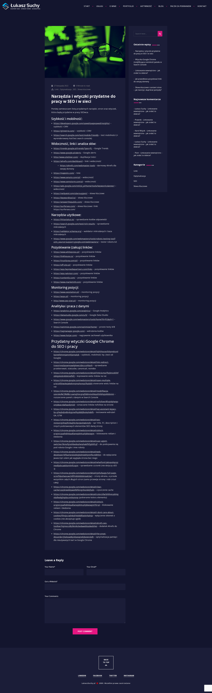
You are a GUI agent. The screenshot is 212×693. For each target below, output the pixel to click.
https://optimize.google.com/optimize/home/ (75, 327)
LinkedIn (82, 675)
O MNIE (113, 6)
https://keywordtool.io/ (65, 197)
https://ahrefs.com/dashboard (68, 161)
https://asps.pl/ (61, 296)
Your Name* (50, 567)
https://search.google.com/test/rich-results (74, 223)
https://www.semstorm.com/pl (68, 181)
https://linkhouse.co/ (63, 256)
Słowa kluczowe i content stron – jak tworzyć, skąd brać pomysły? (148, 88)
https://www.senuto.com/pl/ (67, 177)
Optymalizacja (65, 89)
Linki (57, 89)
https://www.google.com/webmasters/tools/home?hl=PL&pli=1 (84, 319)
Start (87, 6)
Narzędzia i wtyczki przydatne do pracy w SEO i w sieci (147, 52)
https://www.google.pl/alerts (67, 152)
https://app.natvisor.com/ (66, 273)
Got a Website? (51, 581)
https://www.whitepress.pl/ (67, 252)
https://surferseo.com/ (64, 206)
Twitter (113, 675)
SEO (74, 89)
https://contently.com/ (64, 277)
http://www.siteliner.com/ (66, 157)
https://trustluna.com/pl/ (66, 260)
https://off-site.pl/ (62, 265)
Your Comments (51, 596)
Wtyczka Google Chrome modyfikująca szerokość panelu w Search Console (148, 62)
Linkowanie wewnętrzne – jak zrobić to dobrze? (147, 71)
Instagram (129, 675)
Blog (161, 6)
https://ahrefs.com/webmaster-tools (77, 165)
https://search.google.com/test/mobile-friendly (76, 135)
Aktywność (146, 6)
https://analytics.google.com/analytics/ (72, 310)
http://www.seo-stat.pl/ (65, 300)
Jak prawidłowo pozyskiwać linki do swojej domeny (148, 80)
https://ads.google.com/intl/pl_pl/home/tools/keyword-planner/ (84, 186)
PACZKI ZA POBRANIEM (180, 6)
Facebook (97, 675)
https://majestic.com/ (64, 173)
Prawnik (138, 120)
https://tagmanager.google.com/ (69, 331)
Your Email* (92, 567)
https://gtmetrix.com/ (64, 130)
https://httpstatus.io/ (64, 219)
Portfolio (128, 6)
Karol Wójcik (140, 130)
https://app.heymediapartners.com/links (73, 269)
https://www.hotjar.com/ (65, 335)
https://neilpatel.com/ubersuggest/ (70, 193)
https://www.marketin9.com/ (67, 282)
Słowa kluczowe (84, 89)
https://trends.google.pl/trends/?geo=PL (73, 148)
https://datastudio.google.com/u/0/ (70, 315)
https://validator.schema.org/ (68, 231)
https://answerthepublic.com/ (68, 202)
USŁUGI (99, 6)
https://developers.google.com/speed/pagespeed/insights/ (82, 123)
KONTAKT (202, 6)
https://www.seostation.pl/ (66, 292)
